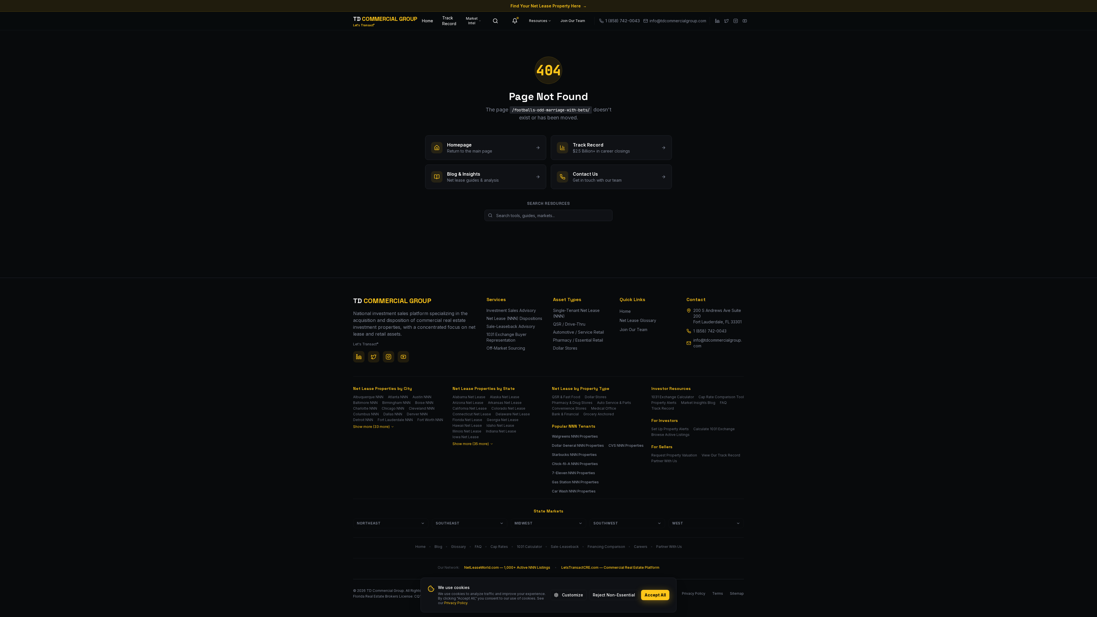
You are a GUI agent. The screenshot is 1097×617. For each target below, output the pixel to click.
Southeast (447, 523)
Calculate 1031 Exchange (714, 429)
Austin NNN (422, 397)
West (677, 523)
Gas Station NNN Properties (575, 482)
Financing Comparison (606, 546)
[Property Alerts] (515, 21)
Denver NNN (417, 414)
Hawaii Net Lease (467, 425)
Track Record (449, 20)
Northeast (369, 523)
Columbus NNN (366, 414)
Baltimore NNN (365, 402)
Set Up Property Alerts (670, 429)
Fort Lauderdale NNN (395, 420)
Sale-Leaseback (565, 546)
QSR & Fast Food (566, 397)
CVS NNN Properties (626, 445)
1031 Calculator (529, 546)
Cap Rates (499, 546)
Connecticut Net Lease (472, 414)
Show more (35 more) (471, 444)
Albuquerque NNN (368, 397)
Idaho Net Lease (500, 425)
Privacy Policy (455, 603)
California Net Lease (470, 408)
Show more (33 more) (371, 426)
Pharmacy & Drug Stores (572, 402)
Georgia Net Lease (503, 420)
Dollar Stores (595, 397)
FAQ (723, 402)
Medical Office (603, 408)
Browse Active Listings (670, 434)
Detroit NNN (363, 420)
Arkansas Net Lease (505, 402)
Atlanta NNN (398, 397)
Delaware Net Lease (513, 414)
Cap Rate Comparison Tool (721, 397)
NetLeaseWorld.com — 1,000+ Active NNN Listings (507, 567)
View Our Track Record (721, 455)
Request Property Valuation (674, 455)
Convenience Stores (569, 408)
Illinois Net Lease (467, 431)
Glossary (458, 546)
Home (427, 20)
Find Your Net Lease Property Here (548, 5)
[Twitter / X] (726, 21)
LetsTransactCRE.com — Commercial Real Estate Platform (610, 567)
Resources (538, 21)
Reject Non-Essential (614, 594)
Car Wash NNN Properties (574, 491)
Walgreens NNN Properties (575, 436)
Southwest (605, 523)
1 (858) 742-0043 (709, 330)
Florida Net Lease (467, 420)
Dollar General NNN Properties (578, 445)
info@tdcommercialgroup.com (717, 343)
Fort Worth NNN (430, 420)
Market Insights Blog (698, 402)
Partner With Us (664, 461)
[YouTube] (745, 21)
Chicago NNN (393, 408)
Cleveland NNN (422, 408)
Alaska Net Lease (504, 397)
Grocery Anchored (598, 414)
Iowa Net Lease (466, 437)
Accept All (655, 594)
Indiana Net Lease (501, 431)
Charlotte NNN (365, 408)
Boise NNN (424, 402)
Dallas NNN (392, 414)
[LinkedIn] (717, 21)
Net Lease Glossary (638, 320)
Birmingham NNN (396, 402)
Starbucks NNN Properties (574, 454)
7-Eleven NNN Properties (573, 473)
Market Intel (472, 20)
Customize (572, 594)
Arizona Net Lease (468, 402)
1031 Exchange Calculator (672, 397)
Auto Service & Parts (614, 402)
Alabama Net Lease (469, 397)
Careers (640, 546)
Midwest (524, 523)
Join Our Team (572, 21)
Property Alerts (663, 402)
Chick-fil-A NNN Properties (575, 464)
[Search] (495, 21)
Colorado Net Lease (508, 408)
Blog (438, 546)
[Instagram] (736, 21)
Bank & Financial (565, 414)
